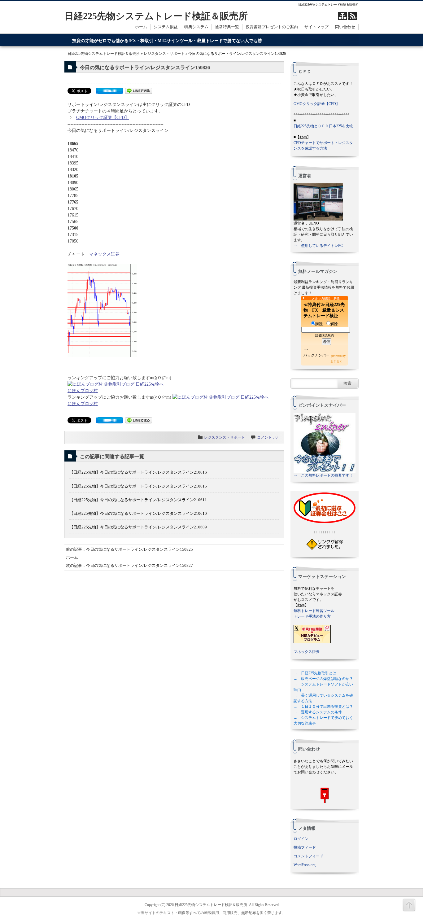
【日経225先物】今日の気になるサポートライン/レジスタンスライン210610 (138, 513)
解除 (334, 324)
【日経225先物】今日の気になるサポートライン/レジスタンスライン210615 (138, 486)
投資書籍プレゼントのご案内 (272, 26)
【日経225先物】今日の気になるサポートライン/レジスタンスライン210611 (138, 499)
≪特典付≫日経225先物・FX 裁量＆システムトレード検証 (324, 310)
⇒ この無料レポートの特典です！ (323, 475)
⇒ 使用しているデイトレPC (318, 245)
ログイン (301, 839)
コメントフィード (308, 856)
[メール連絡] (324, 795)
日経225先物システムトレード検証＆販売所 (156, 16)
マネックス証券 (104, 254)
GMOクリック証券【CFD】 (102, 117)
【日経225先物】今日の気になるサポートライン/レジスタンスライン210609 (138, 527)
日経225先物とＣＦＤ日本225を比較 (323, 126)
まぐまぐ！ (338, 361)
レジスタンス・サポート (164, 53)
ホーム (141, 26)
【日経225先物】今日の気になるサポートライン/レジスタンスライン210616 (138, 472)
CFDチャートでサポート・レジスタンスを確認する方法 (323, 146)
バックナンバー (316, 355)
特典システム (196, 26)
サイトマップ (316, 26)
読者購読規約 (324, 335)
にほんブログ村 (83, 390)
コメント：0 (267, 437)
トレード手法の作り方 (312, 616)
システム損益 (166, 26)
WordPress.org (305, 865)
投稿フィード (305, 847)
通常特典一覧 (227, 26)
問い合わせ (345, 26)
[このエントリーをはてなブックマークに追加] (109, 92)
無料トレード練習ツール (314, 611)
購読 (319, 324)
